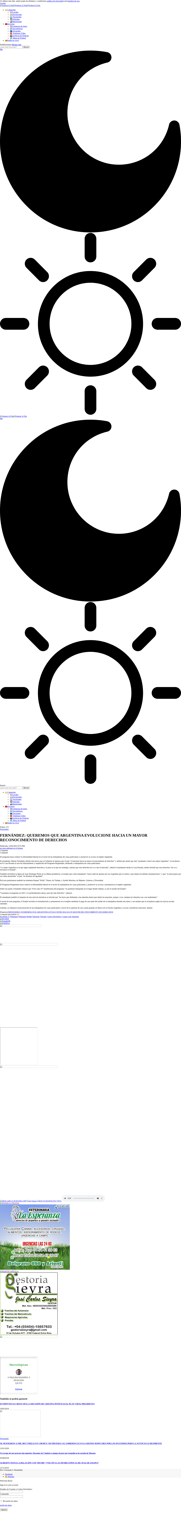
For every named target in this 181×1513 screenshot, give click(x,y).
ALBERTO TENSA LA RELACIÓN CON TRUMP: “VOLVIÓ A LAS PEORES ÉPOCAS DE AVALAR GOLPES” (49, 1463)
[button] (3, 3)
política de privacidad (55, 1)
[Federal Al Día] (20, 5)
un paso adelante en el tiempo (11, 848)
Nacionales (4, 829)
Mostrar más (16, 45)
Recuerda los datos (10, 1501)
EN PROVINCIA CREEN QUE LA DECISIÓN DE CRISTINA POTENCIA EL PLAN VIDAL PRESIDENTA (47, 1404)
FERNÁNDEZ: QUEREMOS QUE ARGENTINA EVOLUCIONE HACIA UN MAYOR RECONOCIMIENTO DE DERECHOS (60, 912)
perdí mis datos (6, 1505)
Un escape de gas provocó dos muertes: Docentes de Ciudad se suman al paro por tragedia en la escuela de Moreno (48, 1453)
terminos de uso (73, 1)
